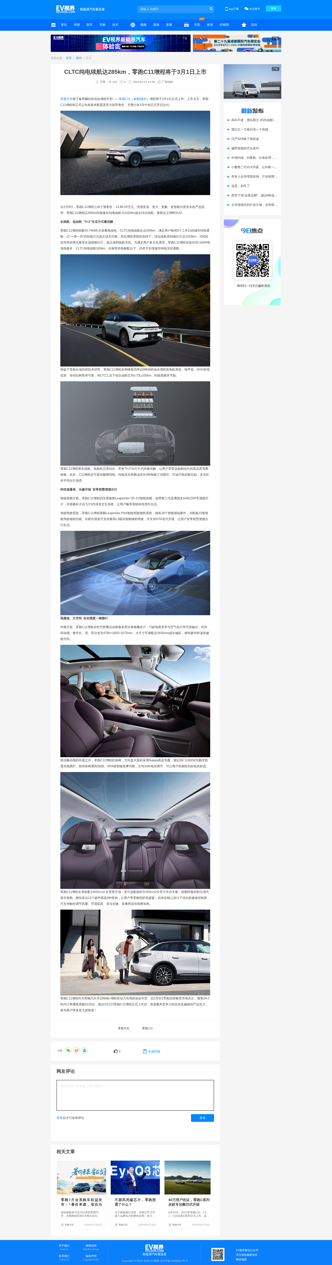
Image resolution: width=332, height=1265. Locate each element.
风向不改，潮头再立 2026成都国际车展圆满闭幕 (264, 120)
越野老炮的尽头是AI (245, 148)
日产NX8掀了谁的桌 (245, 138)
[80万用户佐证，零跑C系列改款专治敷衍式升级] (189, 1177)
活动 (254, 24)
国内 (79, 58)
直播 (169, 24)
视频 (143, 24)
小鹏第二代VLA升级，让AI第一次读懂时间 (260, 167)
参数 (137, 99)
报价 (143, 99)
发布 (202, 1118)
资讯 (64, 24)
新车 (89, 24)
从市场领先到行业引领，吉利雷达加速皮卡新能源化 (266, 204)
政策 (210, 24)
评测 (77, 24)
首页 (69, 58)
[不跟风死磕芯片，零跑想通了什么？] (136, 1177)
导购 (102, 24)
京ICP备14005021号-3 (174, 1260)
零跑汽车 (66, 99)
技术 (115, 24)
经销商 (224, 24)
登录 (273, 8)
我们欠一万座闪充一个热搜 (249, 129)
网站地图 (241, 1259)
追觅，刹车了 (240, 186)
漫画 (156, 24)
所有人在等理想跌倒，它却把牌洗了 (256, 176)
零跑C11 (124, 99)
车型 (197, 24)
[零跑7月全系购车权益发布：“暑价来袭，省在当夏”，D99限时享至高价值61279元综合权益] (82, 1177)
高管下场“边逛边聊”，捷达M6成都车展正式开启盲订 (266, 195)
